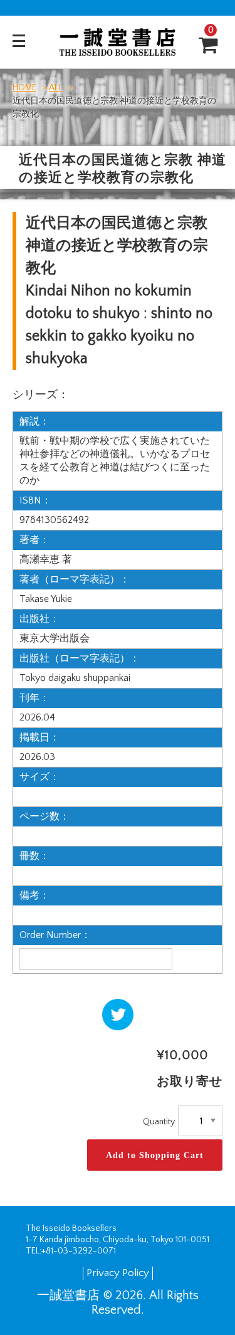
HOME (24, 88)
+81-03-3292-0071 (78, 1251)
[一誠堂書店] (117, 47)
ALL (55, 88)
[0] (203, 45)
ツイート (115, 1011)
